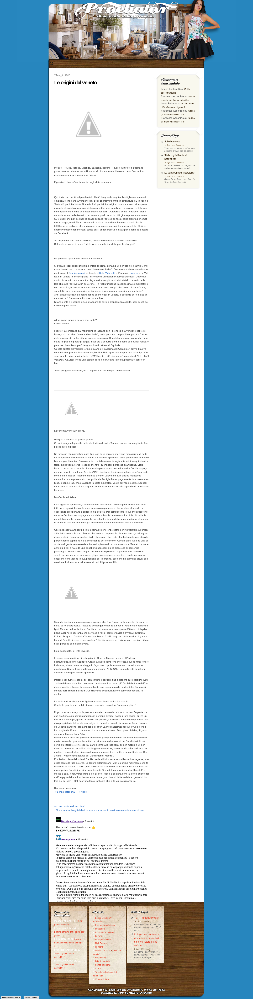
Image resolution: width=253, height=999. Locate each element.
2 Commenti (146, 921)
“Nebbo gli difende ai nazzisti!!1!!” (175, 156)
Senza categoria (66, 791)
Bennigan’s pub (76, 273)
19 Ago (167, 145)
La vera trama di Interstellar (179, 172)
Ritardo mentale (102, 961)
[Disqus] (101, 858)
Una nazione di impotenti (69, 806)
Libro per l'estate (103, 939)
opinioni (99, 946)
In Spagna (100, 928)
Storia (98, 968)
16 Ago (167, 162)
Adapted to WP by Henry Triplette (126, 993)
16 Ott (136, 921)
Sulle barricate (172, 141)
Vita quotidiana (102, 979)
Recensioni (100, 957)
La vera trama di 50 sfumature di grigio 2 (68, 942)
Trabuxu (133, 273)
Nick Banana (101, 943)
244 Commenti (178, 162)
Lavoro (98, 935)
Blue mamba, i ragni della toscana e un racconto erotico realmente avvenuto (99, 810)
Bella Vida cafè (107, 273)
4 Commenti (145, 949)
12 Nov (167, 176)
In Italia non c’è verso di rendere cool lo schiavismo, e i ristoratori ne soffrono (147, 940)
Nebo (84, 791)
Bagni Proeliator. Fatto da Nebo (141, 990)
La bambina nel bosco (105, 932)
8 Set (136, 949)
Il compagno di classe (105, 924)
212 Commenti (178, 176)
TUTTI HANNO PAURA (146, 917)
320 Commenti (178, 145)
